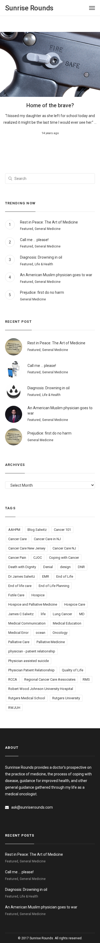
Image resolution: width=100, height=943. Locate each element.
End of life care (19, 586)
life (43, 614)
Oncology (60, 633)
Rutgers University (66, 698)
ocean (40, 633)
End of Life (64, 576)
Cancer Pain (17, 558)
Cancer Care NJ (64, 548)
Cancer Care (17, 539)
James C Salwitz (21, 614)
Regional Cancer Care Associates (49, 679)
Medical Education (67, 623)
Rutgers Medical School (26, 698)
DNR (81, 567)
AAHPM (14, 530)
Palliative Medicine (51, 642)
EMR (45, 576)
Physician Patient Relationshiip (31, 670)
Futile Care (16, 595)
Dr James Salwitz (21, 576)
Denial (48, 567)
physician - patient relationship (31, 651)
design (65, 567)
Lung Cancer (62, 614)
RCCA (12, 679)
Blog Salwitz (37, 530)
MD (82, 614)
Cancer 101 (62, 530)
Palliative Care (18, 642)
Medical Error (18, 633)
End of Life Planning (54, 586)
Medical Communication (27, 623)
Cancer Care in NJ (47, 539)
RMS (86, 679)
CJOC (37, 558)
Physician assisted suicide (28, 661)
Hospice (38, 595)
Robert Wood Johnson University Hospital (40, 689)
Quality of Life (72, 670)
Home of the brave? (50, 105)
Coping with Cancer (64, 558)
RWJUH (14, 708)
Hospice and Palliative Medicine (32, 604)
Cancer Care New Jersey (26, 548)
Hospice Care (74, 604)
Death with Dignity (22, 567)
